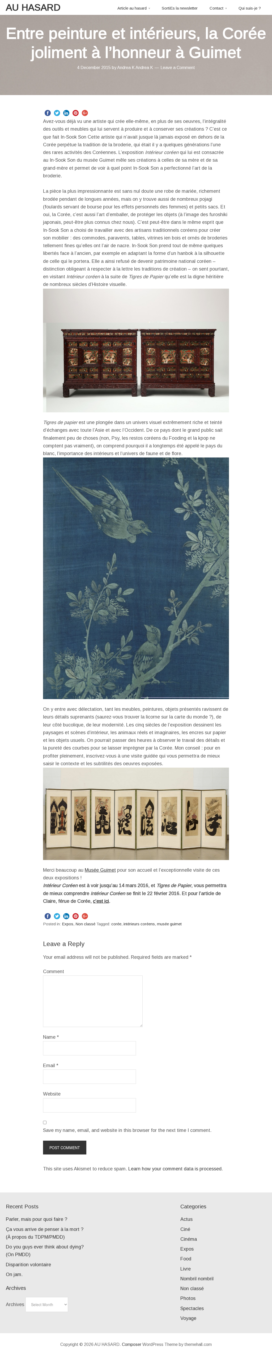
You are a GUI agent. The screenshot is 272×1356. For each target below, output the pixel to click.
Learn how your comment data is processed (175, 1168)
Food (185, 1258)
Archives (15, 1304)
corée (116, 924)
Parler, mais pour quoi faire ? (36, 1219)
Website (52, 1094)
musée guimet (169, 924)
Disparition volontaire (28, 1264)
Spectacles (192, 1308)
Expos (67, 924)
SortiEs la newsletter (180, 8)
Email (50, 1065)
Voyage (188, 1318)
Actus (186, 1219)
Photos (188, 1298)
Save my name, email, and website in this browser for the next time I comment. (127, 1130)
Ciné (185, 1229)
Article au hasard (132, 8)
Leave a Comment (177, 67)
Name (51, 1037)
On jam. (14, 1274)
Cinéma (188, 1239)
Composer (131, 1344)
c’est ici (101, 901)
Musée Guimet (100, 870)
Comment (53, 971)
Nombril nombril (197, 1278)
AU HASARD (33, 7)
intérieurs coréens (139, 924)
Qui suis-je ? (250, 8)
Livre (185, 1269)
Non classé (85, 924)
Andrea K (144, 67)
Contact (216, 8)
